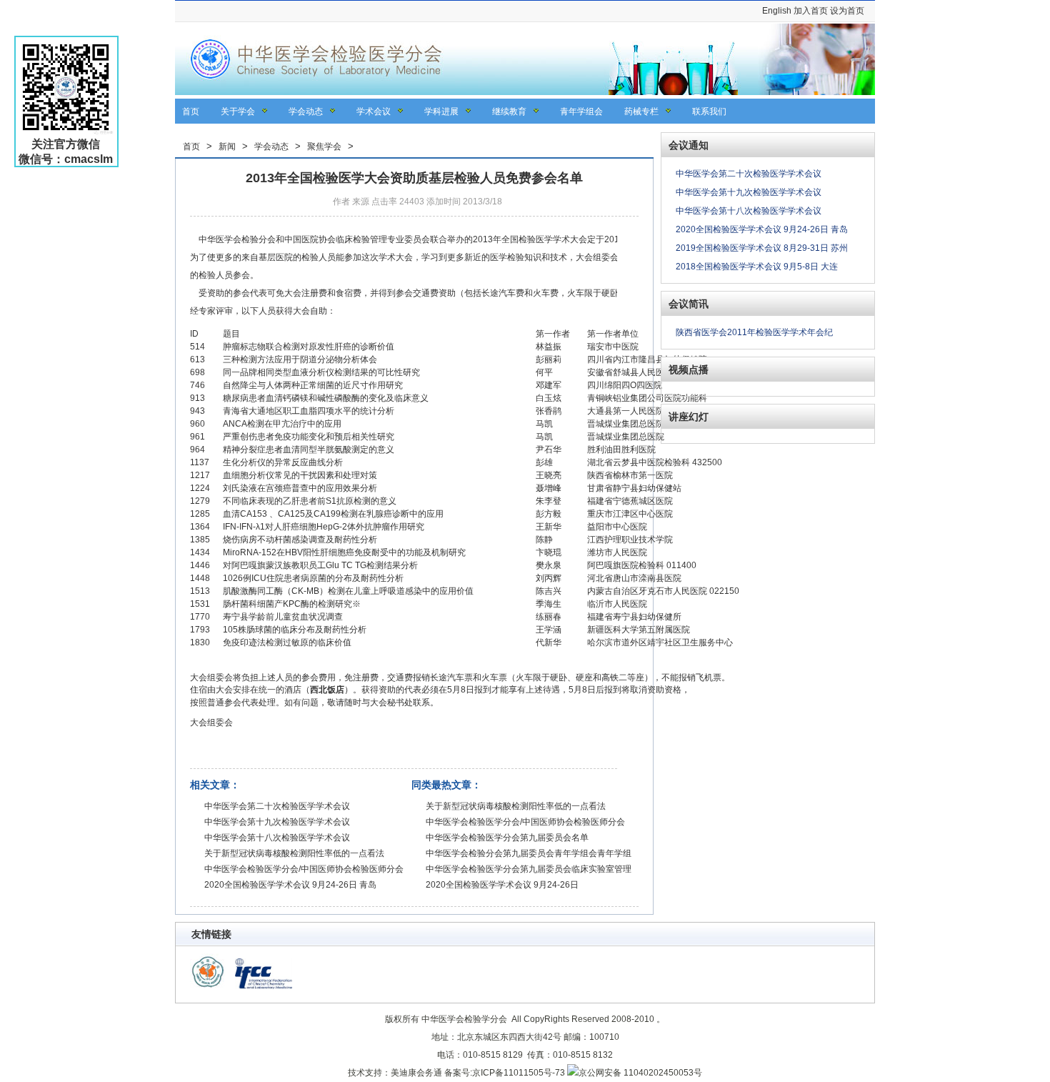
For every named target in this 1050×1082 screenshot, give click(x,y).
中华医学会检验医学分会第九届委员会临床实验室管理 (528, 869)
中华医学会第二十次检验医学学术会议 (277, 806)
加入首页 (811, 11)
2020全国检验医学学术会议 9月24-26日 (502, 885)
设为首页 (847, 11)
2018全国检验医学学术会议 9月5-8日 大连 (757, 267)
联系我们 (709, 111)
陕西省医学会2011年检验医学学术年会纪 (754, 332)
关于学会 (238, 111)
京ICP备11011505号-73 (518, 1073)
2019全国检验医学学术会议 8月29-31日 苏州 (762, 248)
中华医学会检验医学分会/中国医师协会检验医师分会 (304, 869)
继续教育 (509, 111)
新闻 (227, 147)
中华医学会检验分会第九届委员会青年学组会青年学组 (528, 853)
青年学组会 (581, 111)
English (776, 11)
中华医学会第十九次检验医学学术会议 (277, 822)
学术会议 (373, 111)
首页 (190, 111)
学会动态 (306, 111)
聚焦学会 (324, 147)
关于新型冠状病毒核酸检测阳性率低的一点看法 (294, 853)
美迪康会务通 (416, 1073)
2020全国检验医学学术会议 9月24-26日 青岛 (290, 885)
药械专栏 (641, 111)
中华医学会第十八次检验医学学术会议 (277, 838)
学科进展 (441, 111)
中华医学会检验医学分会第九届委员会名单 (507, 838)
